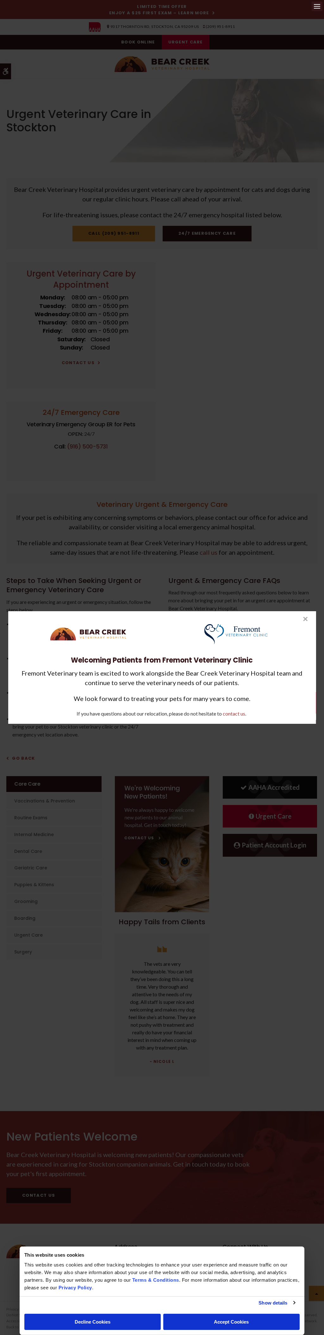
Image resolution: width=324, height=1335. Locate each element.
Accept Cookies (231, 1322)
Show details (273, 1303)
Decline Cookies (92, 1322)
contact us (234, 713)
